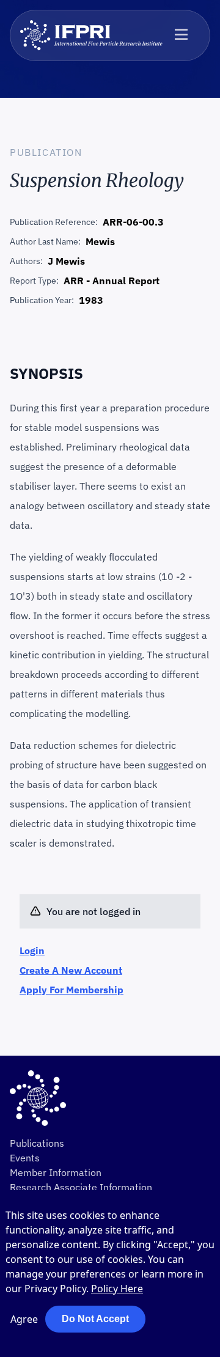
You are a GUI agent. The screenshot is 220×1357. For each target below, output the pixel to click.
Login (32, 950)
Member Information (55, 1172)
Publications (37, 1143)
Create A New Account (71, 970)
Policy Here (117, 1288)
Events (25, 1158)
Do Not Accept (95, 1319)
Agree (24, 1319)
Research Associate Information (81, 1187)
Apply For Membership (71, 990)
